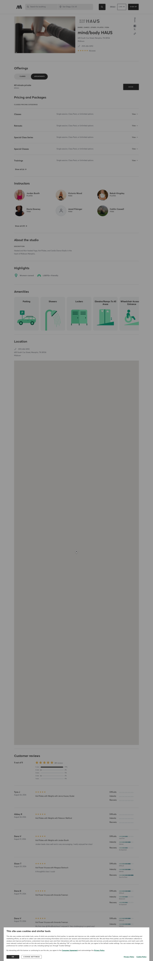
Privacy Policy (99, 950)
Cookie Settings (31, 957)
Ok (13, 957)
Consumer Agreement (70, 950)
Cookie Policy (141, 957)
